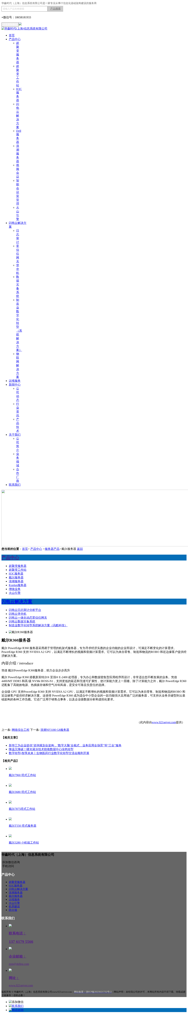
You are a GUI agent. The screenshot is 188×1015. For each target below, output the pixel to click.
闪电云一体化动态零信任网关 (28, 617)
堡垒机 (17, 269)
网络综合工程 (20, 729)
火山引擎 (15, 592)
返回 (80, 548)
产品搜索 (55, 8)
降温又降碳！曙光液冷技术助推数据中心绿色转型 (41, 749)
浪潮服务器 (17, 153)
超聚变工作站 (17, 569)
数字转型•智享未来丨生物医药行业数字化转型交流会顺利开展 (49, 753)
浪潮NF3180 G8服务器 (54, 729)
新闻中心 (15, 384)
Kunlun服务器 (17, 585)
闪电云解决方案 (17, 115)
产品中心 (15, 39)
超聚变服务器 (17, 565)
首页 (12, 35)
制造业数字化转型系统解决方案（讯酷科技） (38, 625)
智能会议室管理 (17, 192)
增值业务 (15, 589)
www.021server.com (164, 722)
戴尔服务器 (16, 577)
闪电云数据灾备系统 (22, 621)
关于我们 (15, 434)
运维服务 (15, 380)
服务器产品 (52, 548)
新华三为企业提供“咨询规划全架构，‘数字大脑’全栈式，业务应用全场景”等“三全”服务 (65, 745)
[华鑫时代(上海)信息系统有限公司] (24, 28)
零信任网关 (17, 253)
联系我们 (15, 484)
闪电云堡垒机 (17, 613)
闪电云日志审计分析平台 (25, 609)
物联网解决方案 (17, 365)
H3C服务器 (16, 573)
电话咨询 (18, 1010)
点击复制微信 (10, 24)
